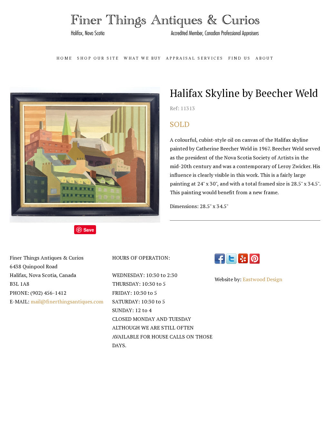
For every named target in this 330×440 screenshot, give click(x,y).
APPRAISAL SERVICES (194, 58)
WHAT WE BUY (142, 58)
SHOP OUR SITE (98, 58)
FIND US (239, 58)
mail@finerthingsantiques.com (67, 301)
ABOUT (265, 58)
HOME (64, 58)
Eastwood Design (262, 279)
